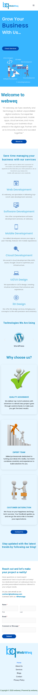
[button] (4, 339)
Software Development (19, 211)
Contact (19, 676)
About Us (19, 666)
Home (19, 663)
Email (4, 616)
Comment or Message (10, 626)
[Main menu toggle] (33, 5)
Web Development (19, 189)
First (3, 612)
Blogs (19, 673)
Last (21, 612)
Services (19, 669)
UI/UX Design (19, 279)
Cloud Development (19, 255)
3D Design (19, 304)
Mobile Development (19, 233)
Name (4, 604)
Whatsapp (20, 597)
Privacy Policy (19, 680)
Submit (9, 636)
